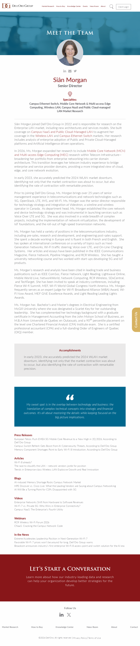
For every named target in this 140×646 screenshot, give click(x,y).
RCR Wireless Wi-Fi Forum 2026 (31, 522)
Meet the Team (70, 32)
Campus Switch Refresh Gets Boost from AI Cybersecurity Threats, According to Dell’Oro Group (65, 445)
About (103, 6)
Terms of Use (94, 637)
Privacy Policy (80, 637)
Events (85, 6)
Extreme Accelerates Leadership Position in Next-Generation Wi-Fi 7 (51, 538)
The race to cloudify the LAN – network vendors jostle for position (50, 465)
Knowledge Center (74, 6)
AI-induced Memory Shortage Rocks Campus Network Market (47, 482)
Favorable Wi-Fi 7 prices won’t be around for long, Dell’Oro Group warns (53, 542)
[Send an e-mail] (70, 71)
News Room (94, 6)
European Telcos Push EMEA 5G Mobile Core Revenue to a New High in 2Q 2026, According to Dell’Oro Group (65, 440)
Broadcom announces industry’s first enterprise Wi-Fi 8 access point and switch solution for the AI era (69, 545)
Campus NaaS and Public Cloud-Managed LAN (62, 131)
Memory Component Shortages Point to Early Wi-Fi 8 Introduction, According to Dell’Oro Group (66, 449)
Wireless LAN (44, 135)
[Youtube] (77, 616)
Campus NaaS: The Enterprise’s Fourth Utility (38, 509)
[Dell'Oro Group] (17, 5)
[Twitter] (69, 615)
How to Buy (60, 6)
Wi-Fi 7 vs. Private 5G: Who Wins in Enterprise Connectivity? (47, 506)
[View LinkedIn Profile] (64, 71)
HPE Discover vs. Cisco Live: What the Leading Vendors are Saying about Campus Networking (65, 486)
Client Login (123, 6)
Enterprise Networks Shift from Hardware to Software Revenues (48, 502)
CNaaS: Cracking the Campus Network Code (38, 525)
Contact (134, 626)
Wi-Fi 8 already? (23, 462)
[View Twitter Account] (75, 71)
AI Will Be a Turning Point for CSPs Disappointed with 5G (45, 489)
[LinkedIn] (61, 615)
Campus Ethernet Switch (75, 135)
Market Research (48, 6)
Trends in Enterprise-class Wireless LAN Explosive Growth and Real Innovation (56, 469)
